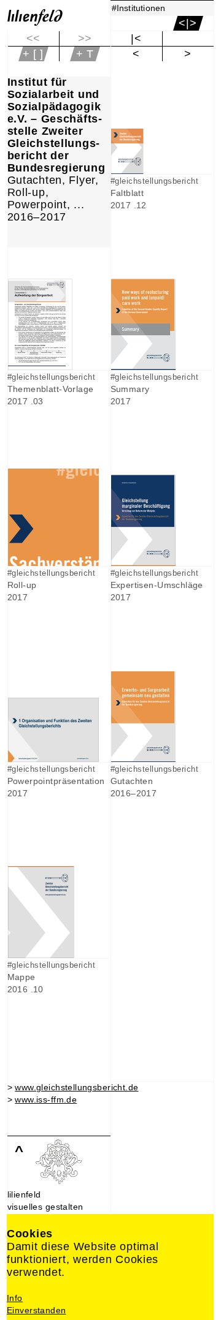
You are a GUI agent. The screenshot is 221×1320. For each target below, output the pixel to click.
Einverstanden (36, 1310)
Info (15, 1298)
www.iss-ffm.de (46, 1099)
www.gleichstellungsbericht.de (76, 1087)
